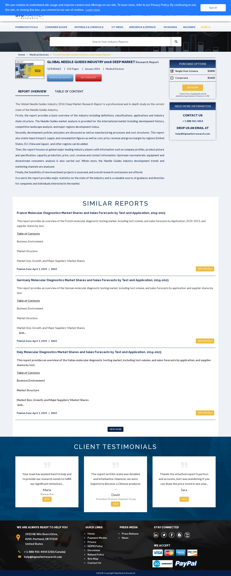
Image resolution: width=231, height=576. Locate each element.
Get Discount (88, 77)
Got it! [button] (213, 7)
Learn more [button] (93, 9)
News (125, 537)
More (204, 27)
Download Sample (60, 77)
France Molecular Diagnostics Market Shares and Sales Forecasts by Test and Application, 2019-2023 (91, 213)
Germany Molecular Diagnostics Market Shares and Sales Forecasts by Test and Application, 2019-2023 (93, 280)
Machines (189, 27)
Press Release (130, 533)
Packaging (170, 27)
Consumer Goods (56, 27)
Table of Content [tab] (69, 91)
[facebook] (172, 535)
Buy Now (192, 87)
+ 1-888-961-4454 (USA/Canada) (45, 551)
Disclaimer (94, 550)
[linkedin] (156, 535)
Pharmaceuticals (26, 27)
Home (21, 54)
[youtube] (187, 535)
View (47, 499)
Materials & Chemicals (89, 27)
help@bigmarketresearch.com (192, 133)
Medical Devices (39, 54)
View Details (205, 269)
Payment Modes (97, 537)
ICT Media (117, 27)
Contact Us (94, 562)
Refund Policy (96, 554)
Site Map (93, 558)
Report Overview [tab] (32, 91)
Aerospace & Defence (142, 27)
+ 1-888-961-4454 (192, 121)
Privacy (92, 541)
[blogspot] (179, 535)
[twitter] (164, 535)
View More (115, 429)
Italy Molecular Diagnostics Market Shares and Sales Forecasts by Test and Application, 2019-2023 (89, 352)
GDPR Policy (95, 546)
